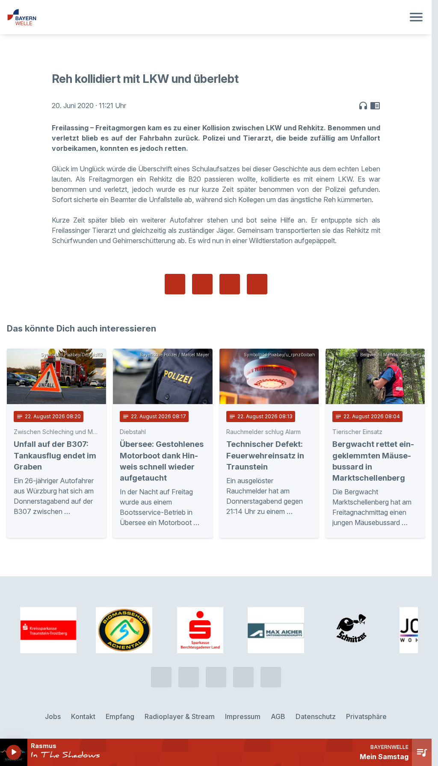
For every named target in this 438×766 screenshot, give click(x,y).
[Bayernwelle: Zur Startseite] (205, 17)
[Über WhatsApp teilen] (229, 284)
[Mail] (270, 677)
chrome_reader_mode (375, 105)
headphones (363, 105)
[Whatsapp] (188, 677)
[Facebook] (216, 677)
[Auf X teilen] (202, 284)
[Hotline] (161, 677)
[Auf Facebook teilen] (175, 284)
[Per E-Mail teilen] (257, 284)
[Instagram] (243, 677)
